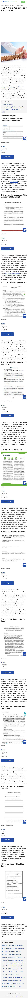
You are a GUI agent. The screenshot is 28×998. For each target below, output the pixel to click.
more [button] (3, 112)
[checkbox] (1, 1)
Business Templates (9, 5)
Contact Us (11, 993)
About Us (17, 993)
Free (23, 1)
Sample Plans (19, 5)
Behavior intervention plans (9, 767)
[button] (26, 1)
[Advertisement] (14, 26)
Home (2, 5)
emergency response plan (12, 273)
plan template (14, 181)
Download (7, 157)
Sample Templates (18, 996)
